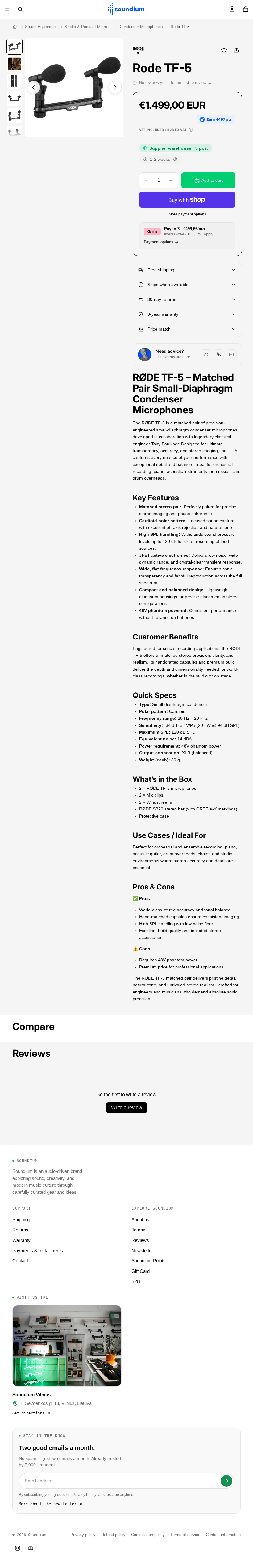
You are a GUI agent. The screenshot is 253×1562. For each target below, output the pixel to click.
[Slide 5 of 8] (14, 115)
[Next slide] (115, 87)
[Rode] (138, 50)
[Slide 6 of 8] (14, 133)
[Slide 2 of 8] (14, 63)
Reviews (140, 1240)
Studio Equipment (41, 26)
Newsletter (142, 1250)
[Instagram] (17, 1548)
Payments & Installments (37, 1250)
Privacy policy (83, 1535)
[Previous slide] (33, 87)
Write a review (126, 1107)
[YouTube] (30, 1548)
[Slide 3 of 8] (14, 81)
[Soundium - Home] (14, 26)
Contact (20, 1260)
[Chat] (206, 354)
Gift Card (140, 1271)
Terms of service (185, 1535)
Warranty (21, 1240)
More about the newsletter (48, 1504)
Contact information (223, 1535)
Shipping (21, 1219)
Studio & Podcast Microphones (88, 26)
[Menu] (7, 9)
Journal (138, 1229)
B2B (135, 1281)
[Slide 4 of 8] (14, 98)
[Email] (231, 354)
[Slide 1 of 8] (14, 46)
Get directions (28, 1413)
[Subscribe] (226, 1481)
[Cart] (245, 9)
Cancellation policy (148, 1535)
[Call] (219, 354)
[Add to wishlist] (224, 50)
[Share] (236, 50)
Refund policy (113, 1535)
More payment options (187, 214)
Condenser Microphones (141, 26)
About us (140, 1219)
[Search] (20, 9)
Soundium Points (148, 1260)
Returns (20, 1229)
